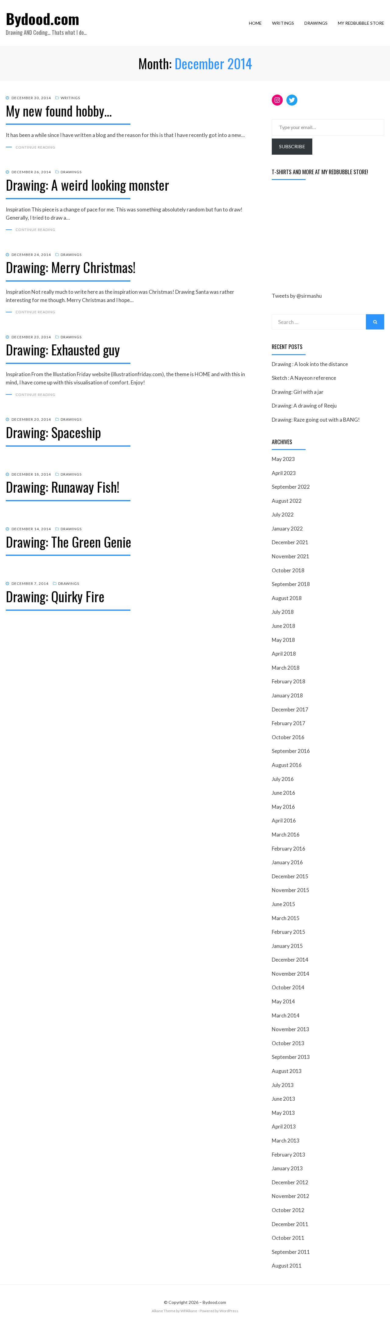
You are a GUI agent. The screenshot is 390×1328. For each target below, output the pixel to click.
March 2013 (286, 1140)
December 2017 (290, 709)
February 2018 (288, 681)
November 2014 (290, 973)
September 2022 (291, 487)
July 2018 (283, 612)
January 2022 (287, 528)
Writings (283, 23)
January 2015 (287, 946)
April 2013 (284, 1126)
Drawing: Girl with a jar (298, 392)
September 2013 (291, 1057)
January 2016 (287, 862)
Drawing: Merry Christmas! (71, 267)
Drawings (316, 23)
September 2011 (291, 1252)
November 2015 (290, 890)
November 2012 (290, 1196)
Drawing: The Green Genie (68, 542)
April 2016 (284, 820)
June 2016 (283, 793)
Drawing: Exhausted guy (63, 349)
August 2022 (287, 501)
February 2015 (288, 932)
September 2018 (291, 584)
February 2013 (288, 1154)
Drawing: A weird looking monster (87, 185)
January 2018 (287, 695)
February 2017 (288, 723)
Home (255, 23)
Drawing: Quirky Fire (55, 596)
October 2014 (288, 987)
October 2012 (288, 1210)
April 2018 (284, 653)
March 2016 (286, 834)
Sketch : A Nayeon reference (304, 378)
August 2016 (287, 765)
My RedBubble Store (361, 23)
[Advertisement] (317, 236)
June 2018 (283, 626)
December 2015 (290, 876)
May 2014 (283, 1001)
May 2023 (283, 459)
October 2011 (288, 1238)
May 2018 (283, 640)
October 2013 (288, 1043)
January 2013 (287, 1168)
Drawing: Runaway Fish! (62, 487)
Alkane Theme (164, 1310)
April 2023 (284, 473)
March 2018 (286, 667)
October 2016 (288, 737)
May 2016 (283, 807)
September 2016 (291, 751)
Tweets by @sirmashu (297, 296)
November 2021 (290, 556)
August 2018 (287, 598)
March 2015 (286, 918)
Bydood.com (42, 18)
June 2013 (283, 1099)
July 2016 (283, 779)
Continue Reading (35, 147)
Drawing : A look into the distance (310, 364)
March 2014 (286, 1015)
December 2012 (290, 1182)
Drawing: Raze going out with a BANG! (316, 419)
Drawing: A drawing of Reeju (304, 405)
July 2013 (283, 1085)
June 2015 (283, 904)
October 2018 (288, 570)
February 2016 (288, 848)
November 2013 (290, 1029)
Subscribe (292, 146)
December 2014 (290, 959)
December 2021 (290, 542)
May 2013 (283, 1113)
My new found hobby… (59, 111)
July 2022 (283, 514)
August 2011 (287, 1265)
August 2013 (287, 1071)
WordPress (228, 1310)
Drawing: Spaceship (53, 432)
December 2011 (290, 1224)
